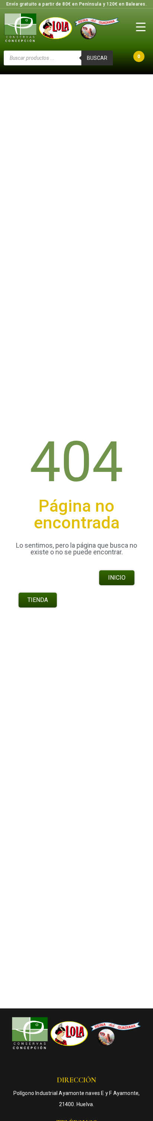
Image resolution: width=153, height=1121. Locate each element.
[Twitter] (99, 1062)
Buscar (97, 58)
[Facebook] (54, 1062)
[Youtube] (84, 1062)
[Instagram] (69, 1062)
